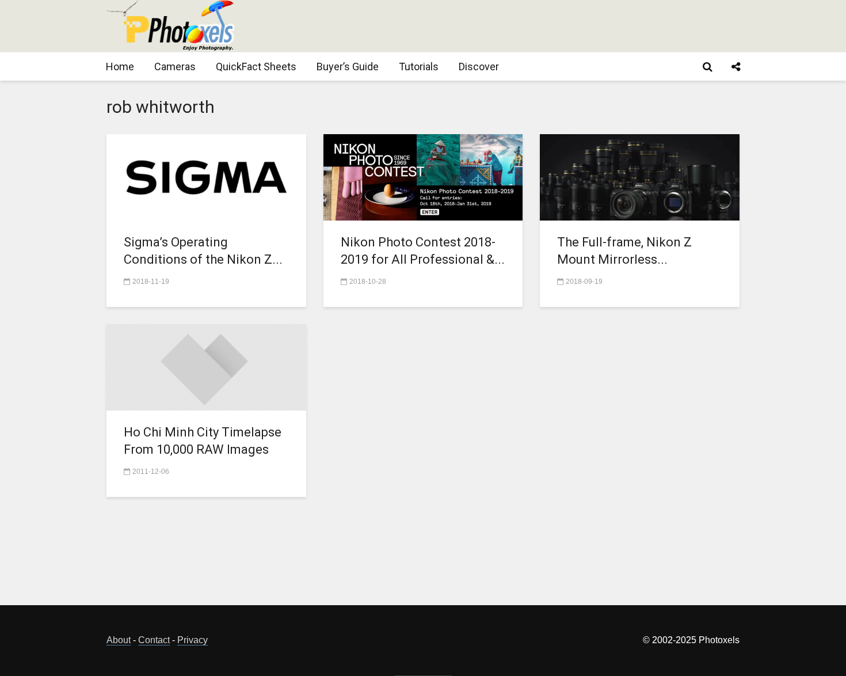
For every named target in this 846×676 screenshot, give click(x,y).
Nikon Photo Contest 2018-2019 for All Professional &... (423, 251)
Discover (479, 66)
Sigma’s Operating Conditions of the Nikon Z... (203, 251)
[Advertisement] (530, 26)
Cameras (175, 66)
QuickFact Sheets (256, 66)
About (118, 640)
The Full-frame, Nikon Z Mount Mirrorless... (624, 251)
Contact (154, 640)
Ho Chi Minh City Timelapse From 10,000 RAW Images (202, 441)
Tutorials (419, 66)
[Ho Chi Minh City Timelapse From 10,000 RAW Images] (206, 366)
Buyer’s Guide (348, 66)
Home (120, 66)
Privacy (192, 640)
